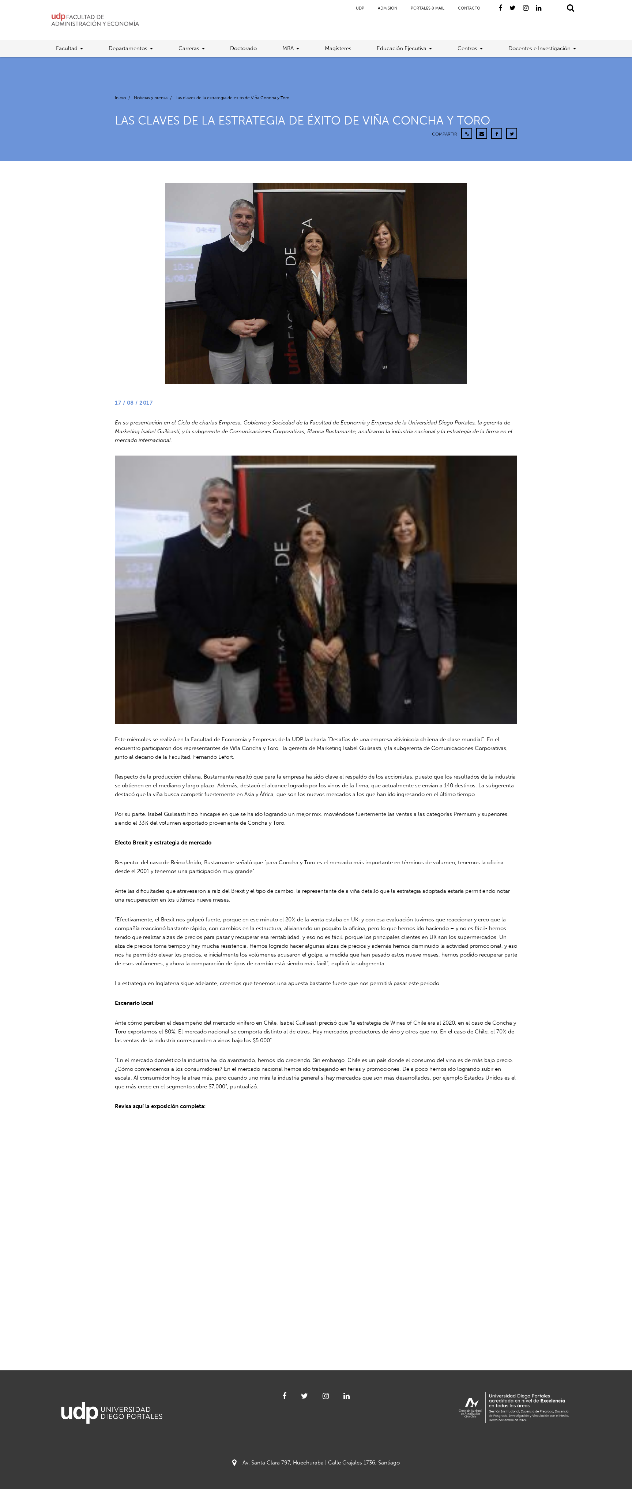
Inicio (120, 97)
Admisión (387, 8)
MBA (288, 48)
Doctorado (243, 48)
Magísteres (338, 48)
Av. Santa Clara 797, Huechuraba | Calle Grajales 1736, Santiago (321, 1462)
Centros (467, 48)
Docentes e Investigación (539, 48)
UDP (360, 8)
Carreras (188, 48)
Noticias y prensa (151, 97)
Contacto (469, 8)
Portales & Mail (427, 8)
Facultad (67, 48)
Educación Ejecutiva (401, 48)
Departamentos (128, 48)
